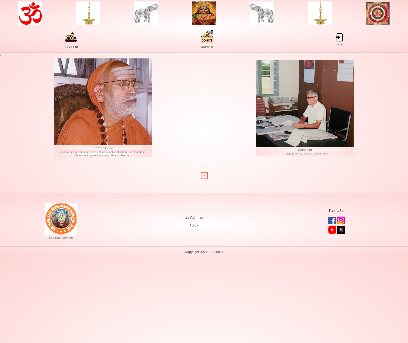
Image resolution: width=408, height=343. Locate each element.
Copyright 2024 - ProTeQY (204, 252)
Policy (194, 226)
